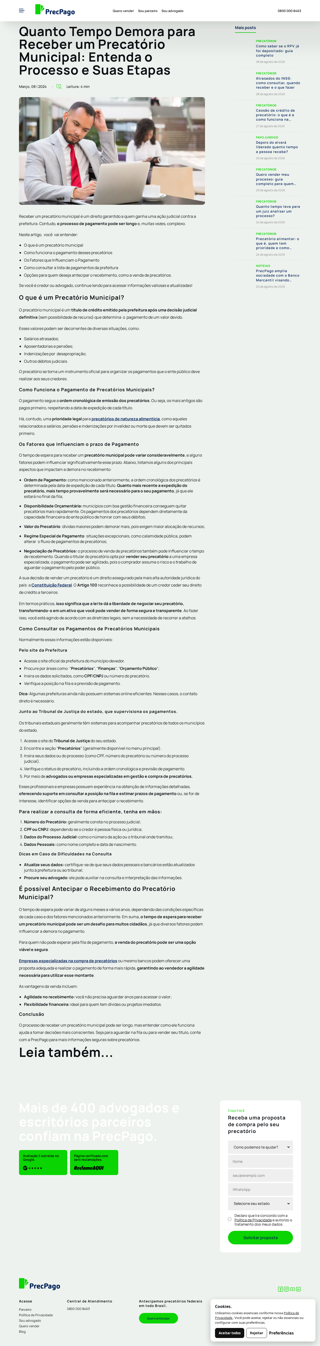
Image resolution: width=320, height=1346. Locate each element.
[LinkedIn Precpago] (298, 1290)
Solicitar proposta (261, 1237)
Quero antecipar (158, 1318)
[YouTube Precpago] (292, 1290)
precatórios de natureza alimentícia (126, 419)
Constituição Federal (52, 585)
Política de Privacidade (253, 1220)
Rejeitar (256, 1333)
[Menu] (21, 11)
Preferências (281, 1333)
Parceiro (25, 1309)
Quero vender (123, 11)
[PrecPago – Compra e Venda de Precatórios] (55, 10)
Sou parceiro (148, 11)
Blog (22, 1331)
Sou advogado (173, 11)
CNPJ (98, 676)
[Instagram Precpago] (286, 1290)
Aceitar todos (229, 1333)
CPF (88, 676)
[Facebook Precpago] (280, 1290)
